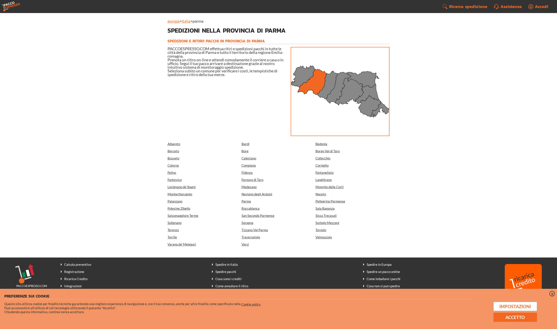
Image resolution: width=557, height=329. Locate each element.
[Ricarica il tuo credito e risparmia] (523, 283)
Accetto (515, 317)
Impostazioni (515, 306)
